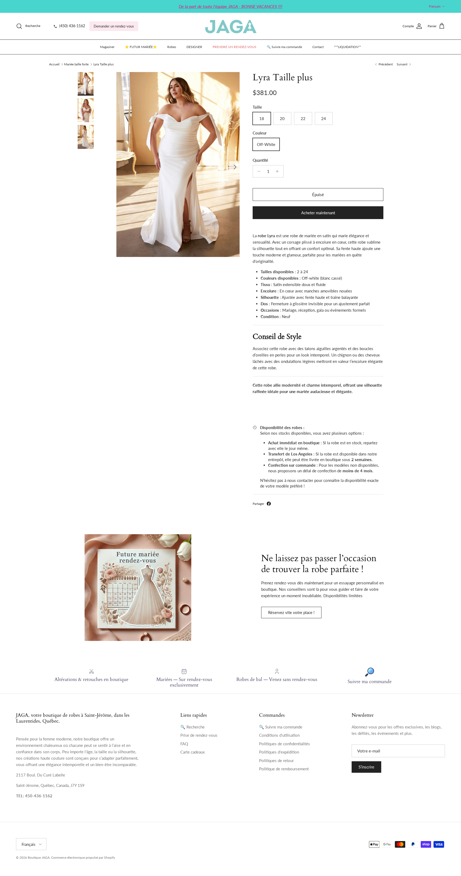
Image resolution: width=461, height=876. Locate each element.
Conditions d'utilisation (279, 735)
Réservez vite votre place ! (291, 612)
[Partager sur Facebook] (269, 504)
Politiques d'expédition (279, 752)
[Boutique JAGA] (230, 26)
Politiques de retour (276, 760)
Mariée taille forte (76, 64)
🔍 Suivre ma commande (284, 47)
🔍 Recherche (192, 726)
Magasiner (107, 47)
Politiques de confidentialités (284, 743)
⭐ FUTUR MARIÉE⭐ (141, 47)
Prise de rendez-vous (198, 735)
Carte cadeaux (192, 752)
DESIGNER (194, 47)
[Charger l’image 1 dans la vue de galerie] (178, 164)
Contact (318, 47)
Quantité (260, 160)
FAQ (184, 743)
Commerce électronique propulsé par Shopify (83, 857)
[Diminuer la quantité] (257, 171)
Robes (171, 47)
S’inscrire (366, 766)
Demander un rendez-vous (114, 26)
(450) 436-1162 (71, 26)
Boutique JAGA (39, 857)
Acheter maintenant (318, 212)
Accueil (54, 64)
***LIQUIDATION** (347, 47)
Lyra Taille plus (103, 64)
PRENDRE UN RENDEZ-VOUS (234, 47)
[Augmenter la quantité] (278, 171)
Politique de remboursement (284, 768)
